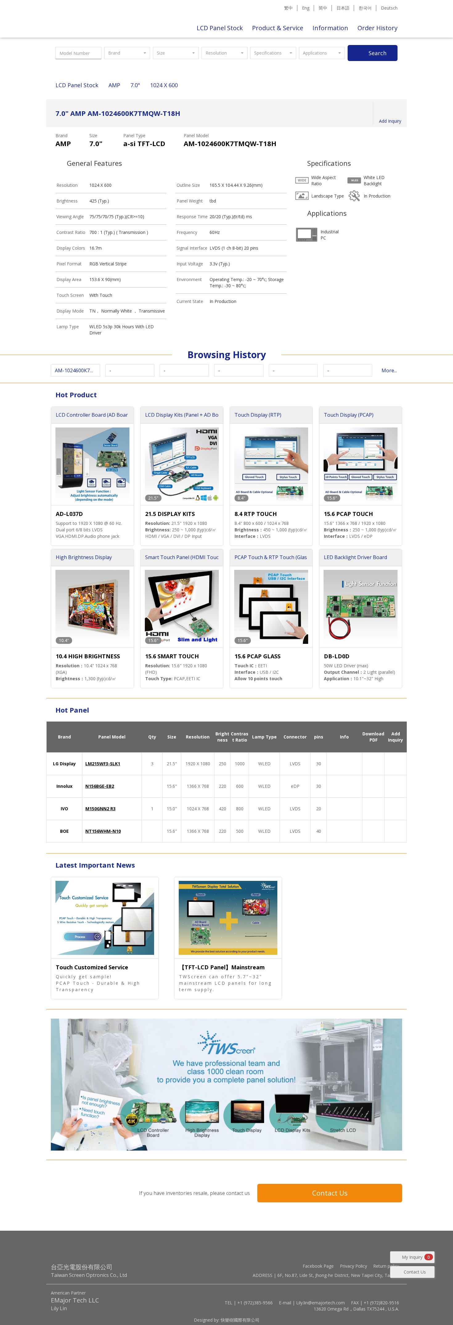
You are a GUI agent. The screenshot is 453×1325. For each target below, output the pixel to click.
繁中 (288, 8)
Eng (305, 8)
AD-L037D (69, 513)
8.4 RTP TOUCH (256, 513)
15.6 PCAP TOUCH (348, 513)
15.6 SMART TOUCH (172, 656)
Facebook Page (318, 1266)
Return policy (386, 1266)
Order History (377, 28)
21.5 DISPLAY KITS (170, 513)
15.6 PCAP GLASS (257, 656)
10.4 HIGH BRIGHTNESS (88, 656)
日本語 (343, 8)
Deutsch (389, 8)
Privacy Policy (353, 1266)
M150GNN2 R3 (100, 809)
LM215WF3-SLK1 (102, 764)
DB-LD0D (336, 656)
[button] (127, 53)
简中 (323, 8)
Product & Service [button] (277, 28)
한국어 (365, 8)
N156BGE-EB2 (99, 786)
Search (377, 53)
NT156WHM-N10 (103, 831)
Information (330, 28)
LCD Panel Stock (220, 28)
